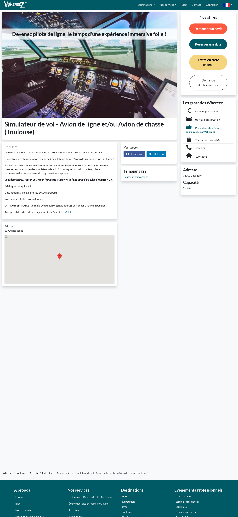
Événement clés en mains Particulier (89, 503)
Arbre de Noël (183, 496)
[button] (227, 4)
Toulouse (127, 511)
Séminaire (181, 506)
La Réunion (128, 501)
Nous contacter (24, 509)
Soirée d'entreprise (186, 511)
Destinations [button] (145, 4)
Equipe (19, 497)
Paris (125, 496)
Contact (196, 4)
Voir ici (69, 211)
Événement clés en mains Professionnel (90, 497)
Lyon (125, 506)
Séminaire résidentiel (187, 501)
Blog (184, 4)
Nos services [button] (167, 4)
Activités (74, 509)
